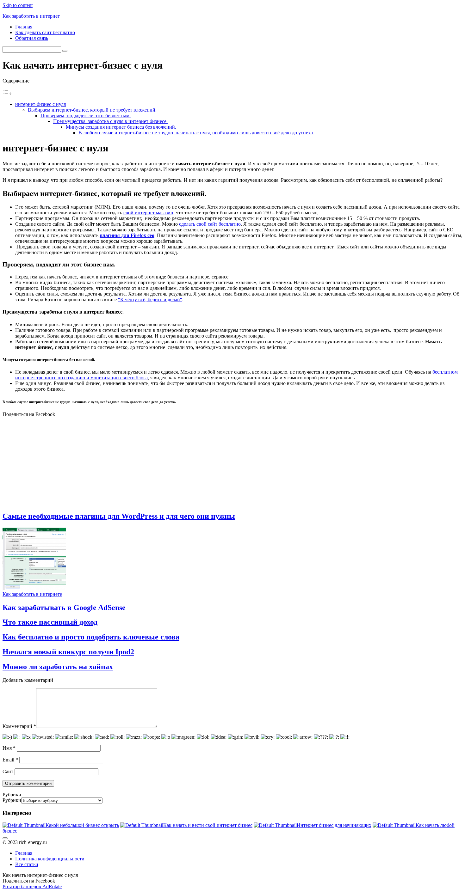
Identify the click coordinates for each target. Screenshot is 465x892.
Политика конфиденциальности (49, 858)
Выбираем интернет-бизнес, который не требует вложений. (92, 110)
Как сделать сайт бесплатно (45, 32)
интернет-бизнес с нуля (40, 104)
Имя (9, 748)
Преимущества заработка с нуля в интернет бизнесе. (110, 121)
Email (10, 759)
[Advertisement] (232, 461)
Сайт (8, 771)
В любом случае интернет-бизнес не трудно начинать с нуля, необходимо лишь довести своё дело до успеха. (196, 132)
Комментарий (19, 726)
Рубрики (12, 800)
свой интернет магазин (148, 212)
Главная (23, 26)
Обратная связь (31, 38)
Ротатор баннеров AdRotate (32, 886)
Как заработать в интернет (31, 16)
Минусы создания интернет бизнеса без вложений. (121, 127)
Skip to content (18, 5)
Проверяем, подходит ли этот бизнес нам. (85, 115)
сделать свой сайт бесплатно (210, 224)
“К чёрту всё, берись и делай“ (150, 299)
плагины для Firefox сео (127, 235)
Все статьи (26, 864)
